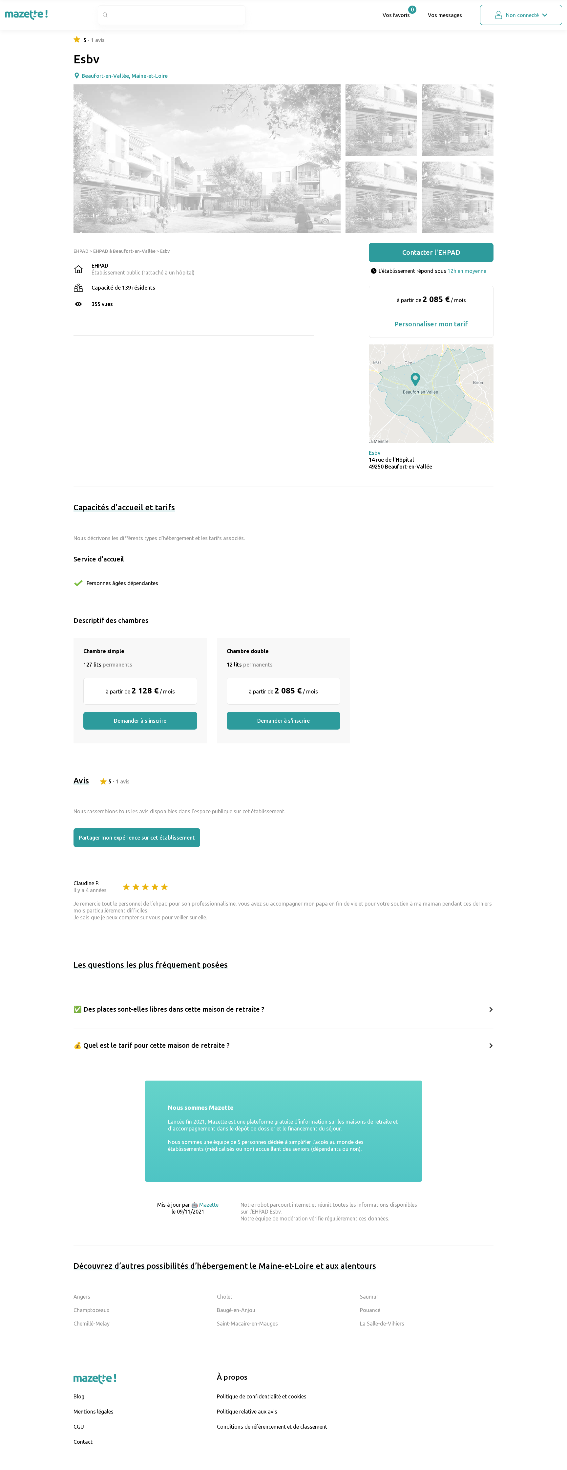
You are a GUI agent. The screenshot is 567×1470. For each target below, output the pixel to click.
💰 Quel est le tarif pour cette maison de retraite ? (152, 1045)
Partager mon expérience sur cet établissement (137, 838)
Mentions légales (94, 1412)
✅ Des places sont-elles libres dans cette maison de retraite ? (169, 1009)
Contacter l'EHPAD (431, 252)
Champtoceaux (91, 1310)
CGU (79, 1427)
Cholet (224, 1297)
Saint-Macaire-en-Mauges (247, 1324)
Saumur (369, 1297)
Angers (82, 1297)
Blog (79, 1396)
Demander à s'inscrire (140, 721)
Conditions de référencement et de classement (272, 1427)
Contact (83, 1442)
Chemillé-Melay (92, 1324)
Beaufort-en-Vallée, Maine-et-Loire (125, 76)
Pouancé (370, 1310)
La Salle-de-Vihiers (382, 1324)
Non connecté (522, 15)
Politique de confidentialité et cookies (261, 1396)
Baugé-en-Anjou (236, 1310)
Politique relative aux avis (247, 1412)
